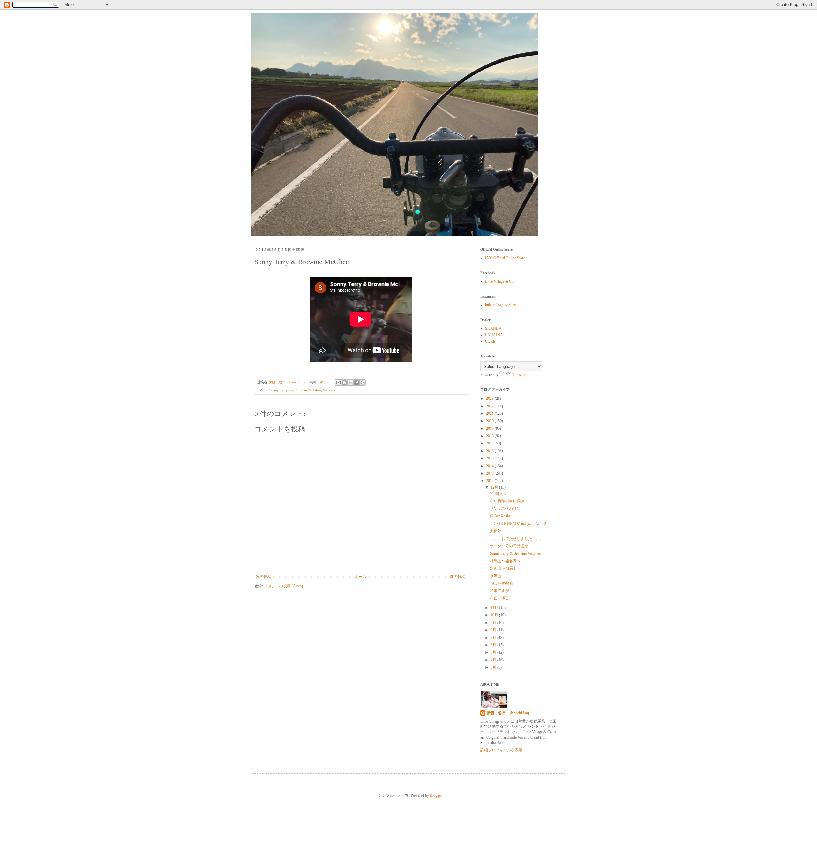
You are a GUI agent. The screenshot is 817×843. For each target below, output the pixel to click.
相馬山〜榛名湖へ (505, 561)
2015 (490, 458)
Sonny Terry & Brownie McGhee (515, 553)
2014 (490, 466)
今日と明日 (499, 598)
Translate (519, 374)
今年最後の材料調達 (507, 501)
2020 (490, 421)
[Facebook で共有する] (356, 382)
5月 (494, 652)
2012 (490, 480)
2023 (490, 398)
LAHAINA (494, 335)
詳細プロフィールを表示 (501, 750)
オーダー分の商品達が (509, 546)
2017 (490, 443)
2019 (490, 428)
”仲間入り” (499, 493)
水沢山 (495, 576)
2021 (490, 413)
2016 (490, 451)
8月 (494, 630)
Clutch (490, 341)
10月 (495, 615)
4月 (494, 660)
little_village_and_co (500, 305)
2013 (490, 473)
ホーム (360, 576)
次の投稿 (263, 576)
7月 (494, 637)
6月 (494, 645)
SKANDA (493, 328)
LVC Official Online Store (505, 258)
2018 (490, 436)
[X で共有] (350, 382)
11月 (495, 607)
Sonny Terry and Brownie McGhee (295, 390)
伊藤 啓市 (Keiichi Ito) (508, 713)
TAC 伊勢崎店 (501, 583)
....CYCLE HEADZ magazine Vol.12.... (520, 523)
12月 (495, 487)
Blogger (436, 795)
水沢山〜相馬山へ (505, 568)
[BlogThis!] (344, 382)
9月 (494, 622)
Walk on (329, 390)
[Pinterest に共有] (362, 382)
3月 (494, 667)
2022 (490, 406)
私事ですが (499, 591)
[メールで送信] (338, 382)
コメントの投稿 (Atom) (283, 586)
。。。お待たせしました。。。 (516, 538)
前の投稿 (457, 576)
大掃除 (495, 531)
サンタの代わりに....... (508, 508)
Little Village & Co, (499, 281)
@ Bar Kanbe (500, 516)
